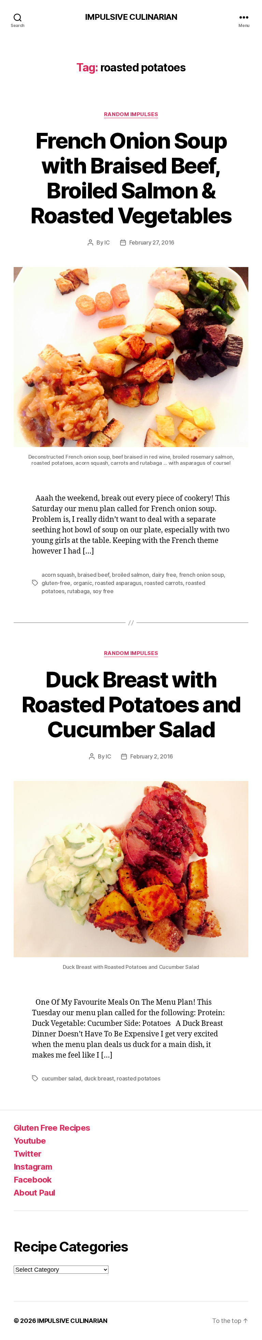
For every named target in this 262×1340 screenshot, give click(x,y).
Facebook (33, 1180)
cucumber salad (61, 1078)
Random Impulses (131, 114)
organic (82, 583)
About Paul (34, 1193)
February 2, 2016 (151, 756)
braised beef (93, 574)
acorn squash (58, 574)
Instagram (33, 1167)
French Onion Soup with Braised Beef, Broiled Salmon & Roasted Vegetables (130, 177)
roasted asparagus (118, 583)
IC (107, 242)
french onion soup (201, 574)
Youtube (30, 1141)
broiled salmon (130, 574)
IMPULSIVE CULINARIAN (131, 17)
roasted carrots (163, 583)
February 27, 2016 (151, 242)
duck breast (99, 1078)
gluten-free (56, 583)
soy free (103, 591)
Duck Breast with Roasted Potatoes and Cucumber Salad (131, 704)
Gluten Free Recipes (52, 1128)
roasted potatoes (138, 1078)
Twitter (27, 1154)
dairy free (164, 574)
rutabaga (78, 591)
